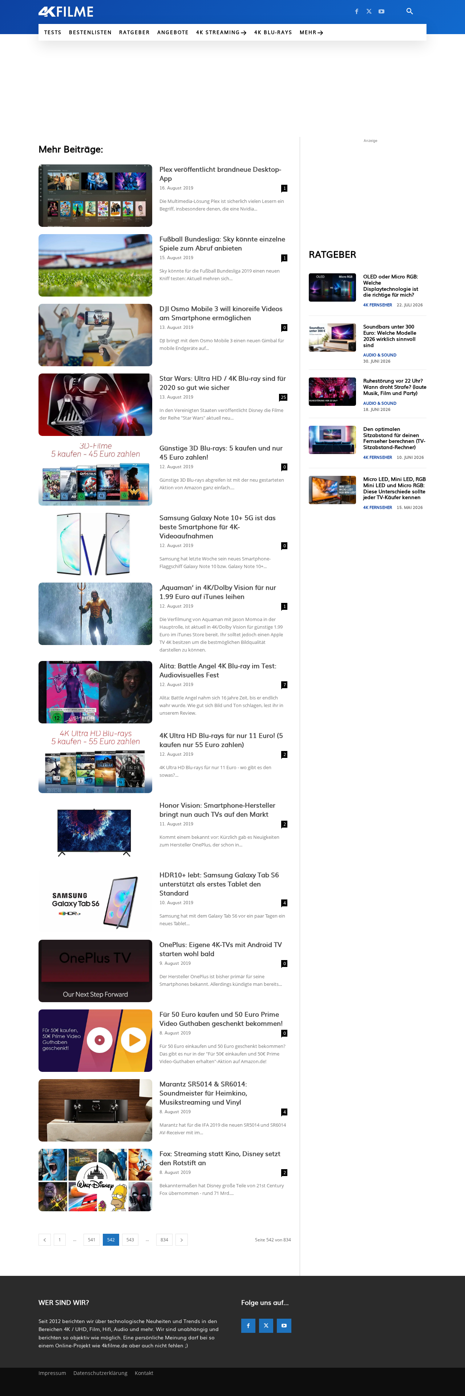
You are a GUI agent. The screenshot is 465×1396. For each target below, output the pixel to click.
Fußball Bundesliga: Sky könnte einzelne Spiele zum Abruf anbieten (222, 243)
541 (92, 1240)
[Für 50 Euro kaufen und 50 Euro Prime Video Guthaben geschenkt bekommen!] (95, 1040)
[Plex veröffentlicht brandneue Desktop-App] (95, 195)
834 (164, 1240)
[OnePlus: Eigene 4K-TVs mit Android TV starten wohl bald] (95, 971)
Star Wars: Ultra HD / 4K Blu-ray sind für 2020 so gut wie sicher (222, 382)
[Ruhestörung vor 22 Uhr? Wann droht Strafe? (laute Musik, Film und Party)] (332, 391)
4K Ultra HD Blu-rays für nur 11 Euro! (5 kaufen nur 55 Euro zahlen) (221, 739)
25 (283, 397)
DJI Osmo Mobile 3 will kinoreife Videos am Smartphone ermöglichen (221, 312)
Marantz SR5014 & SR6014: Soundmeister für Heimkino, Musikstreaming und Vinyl (203, 1093)
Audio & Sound (379, 355)
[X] (369, 11)
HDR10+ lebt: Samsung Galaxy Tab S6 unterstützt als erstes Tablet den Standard (219, 884)
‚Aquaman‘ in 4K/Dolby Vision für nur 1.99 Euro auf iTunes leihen (217, 591)
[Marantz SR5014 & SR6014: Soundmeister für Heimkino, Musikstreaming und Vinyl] (95, 1110)
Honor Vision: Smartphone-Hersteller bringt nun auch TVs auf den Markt (217, 809)
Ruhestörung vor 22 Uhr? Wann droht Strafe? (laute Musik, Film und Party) (394, 386)
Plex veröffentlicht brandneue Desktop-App (220, 173)
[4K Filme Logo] (77, 12)
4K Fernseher (377, 304)
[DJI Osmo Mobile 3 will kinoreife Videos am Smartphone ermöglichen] (95, 335)
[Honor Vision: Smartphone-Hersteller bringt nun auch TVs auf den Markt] (95, 831)
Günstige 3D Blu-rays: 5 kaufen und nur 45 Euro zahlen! (221, 452)
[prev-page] (45, 1240)
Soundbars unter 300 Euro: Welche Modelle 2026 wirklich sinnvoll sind (389, 335)
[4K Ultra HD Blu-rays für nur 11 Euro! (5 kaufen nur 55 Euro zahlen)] (95, 762)
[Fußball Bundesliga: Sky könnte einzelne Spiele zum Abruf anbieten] (95, 265)
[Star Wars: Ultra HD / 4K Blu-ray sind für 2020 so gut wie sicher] (95, 405)
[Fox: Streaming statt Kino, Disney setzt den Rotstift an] (95, 1180)
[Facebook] (356, 11)
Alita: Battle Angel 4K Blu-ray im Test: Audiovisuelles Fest (217, 670)
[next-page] (181, 1240)
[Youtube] (381, 11)
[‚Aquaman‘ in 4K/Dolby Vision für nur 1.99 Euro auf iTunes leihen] (95, 614)
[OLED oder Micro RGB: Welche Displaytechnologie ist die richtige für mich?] (332, 287)
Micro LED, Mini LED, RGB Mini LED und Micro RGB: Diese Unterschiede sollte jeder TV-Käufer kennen (394, 488)
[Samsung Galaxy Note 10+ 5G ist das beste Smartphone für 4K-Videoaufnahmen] (95, 544)
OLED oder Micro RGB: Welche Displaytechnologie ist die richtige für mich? (390, 285)
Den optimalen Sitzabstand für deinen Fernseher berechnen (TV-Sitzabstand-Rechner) (394, 437)
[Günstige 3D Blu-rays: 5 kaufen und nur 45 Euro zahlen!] (95, 474)
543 (130, 1240)
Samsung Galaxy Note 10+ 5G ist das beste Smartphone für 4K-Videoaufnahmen (217, 526)
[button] (410, 12)
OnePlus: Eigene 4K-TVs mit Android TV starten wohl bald (220, 948)
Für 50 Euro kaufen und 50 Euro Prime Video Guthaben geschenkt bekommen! (221, 1018)
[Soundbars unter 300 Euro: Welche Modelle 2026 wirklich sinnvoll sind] (332, 337)
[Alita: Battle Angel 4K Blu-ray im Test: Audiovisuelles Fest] (95, 692)
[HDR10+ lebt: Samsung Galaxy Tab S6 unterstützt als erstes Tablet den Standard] (95, 901)
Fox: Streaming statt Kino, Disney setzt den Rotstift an (219, 1157)
